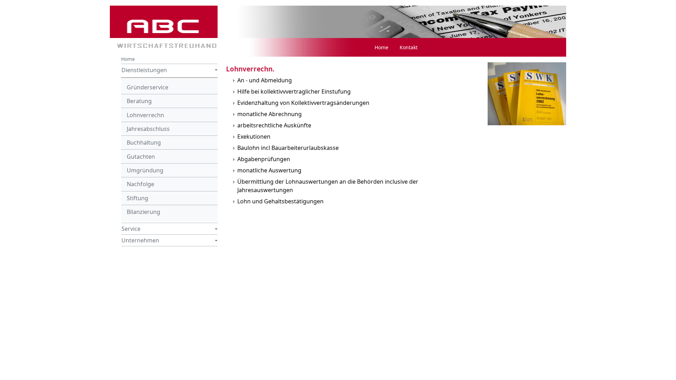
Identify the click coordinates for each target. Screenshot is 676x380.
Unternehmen (140, 240)
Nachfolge (140, 184)
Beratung (139, 101)
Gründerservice (147, 87)
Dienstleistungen (144, 70)
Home (128, 59)
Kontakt (409, 47)
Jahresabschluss (148, 129)
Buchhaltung (144, 142)
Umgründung (145, 170)
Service (130, 229)
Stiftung (137, 198)
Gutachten (141, 156)
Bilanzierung (143, 212)
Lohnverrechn (145, 115)
